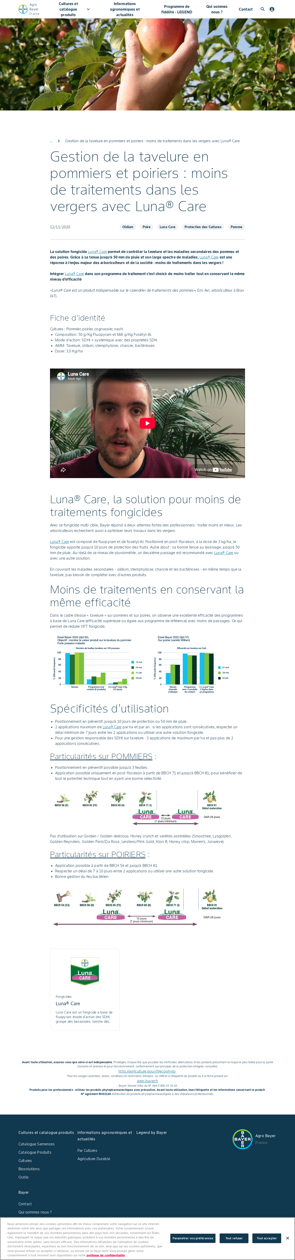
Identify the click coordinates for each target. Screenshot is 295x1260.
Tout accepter (267, 1238)
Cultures (25, 1160)
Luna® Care (97, 251)
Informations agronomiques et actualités (124, 9)
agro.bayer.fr (147, 1081)
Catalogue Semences (36, 1144)
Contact (246, 9)
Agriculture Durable (93, 1158)
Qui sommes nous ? (217, 9)
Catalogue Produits (34, 1152)
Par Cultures (87, 1150)
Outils (23, 1177)
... (51, 141)
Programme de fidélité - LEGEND (176, 9)
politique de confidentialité (106, 1255)
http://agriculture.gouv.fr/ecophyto (147, 1071)
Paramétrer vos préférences (193, 1238)
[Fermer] (288, 1238)
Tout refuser (234, 1238)
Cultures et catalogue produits (75, 9)
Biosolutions (29, 1169)
